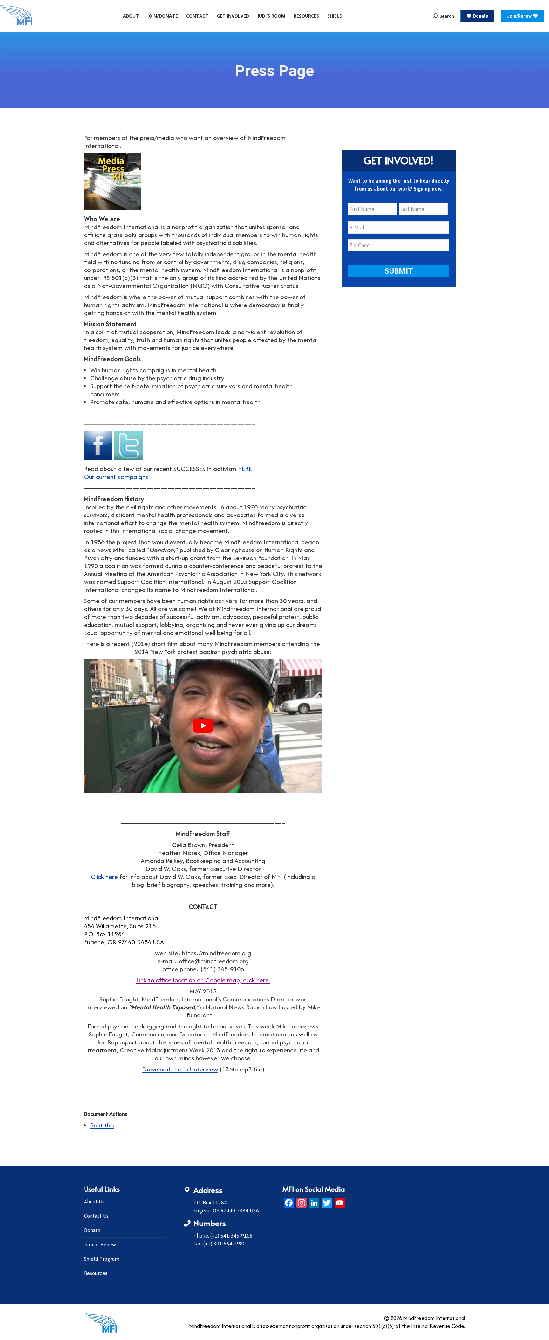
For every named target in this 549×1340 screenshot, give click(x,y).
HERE (245, 468)
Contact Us (96, 1216)
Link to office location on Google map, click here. (203, 980)
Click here (104, 876)
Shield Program (101, 1259)
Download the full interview (180, 1069)
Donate (92, 1230)
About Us (94, 1201)
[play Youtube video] (203, 726)
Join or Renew (100, 1244)
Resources (95, 1273)
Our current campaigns (116, 476)
